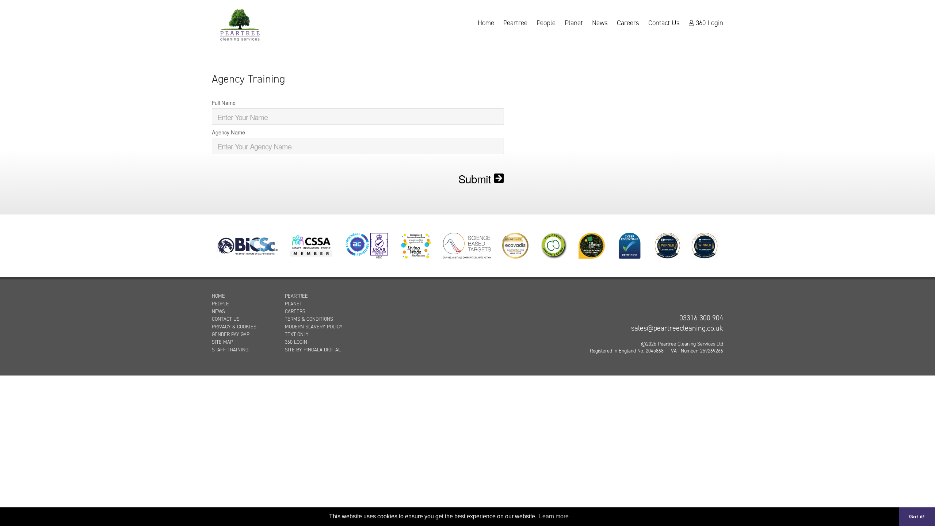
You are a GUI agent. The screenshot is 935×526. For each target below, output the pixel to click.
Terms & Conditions (309, 319)
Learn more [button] (554, 516)
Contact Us (664, 23)
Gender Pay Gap (230, 334)
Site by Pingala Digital (313, 350)
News (600, 23)
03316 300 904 (701, 317)
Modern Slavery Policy (314, 327)
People (546, 23)
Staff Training (230, 350)
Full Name (224, 102)
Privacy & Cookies (234, 327)
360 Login (709, 23)
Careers (628, 23)
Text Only (297, 334)
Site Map (222, 342)
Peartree (515, 23)
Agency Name (228, 132)
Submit (474, 179)
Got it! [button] (917, 516)
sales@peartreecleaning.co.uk (677, 328)
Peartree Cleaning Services (240, 24)
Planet (574, 23)
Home (486, 23)
